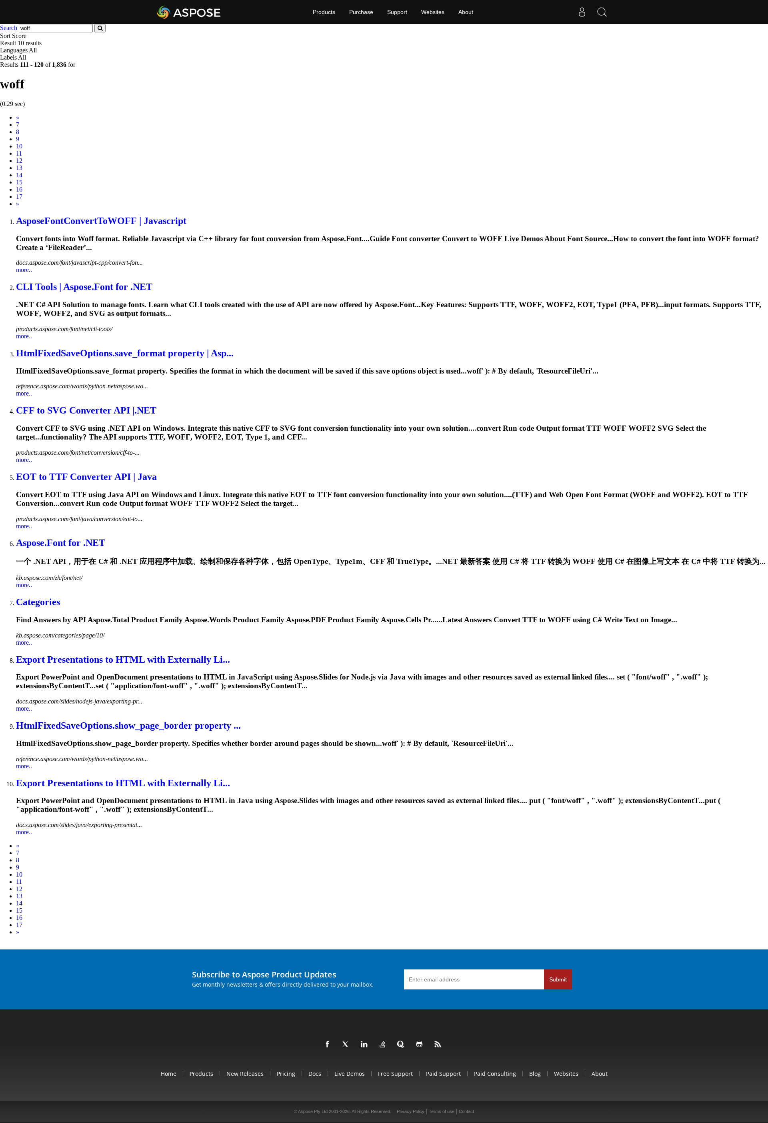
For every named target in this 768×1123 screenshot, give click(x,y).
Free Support (395, 1073)
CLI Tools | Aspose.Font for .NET (84, 287)
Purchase (361, 12)
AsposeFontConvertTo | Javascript (101, 221)
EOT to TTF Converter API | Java (86, 477)
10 (19, 146)
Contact (466, 1111)
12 (19, 160)
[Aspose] (189, 12)
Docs (314, 1073)
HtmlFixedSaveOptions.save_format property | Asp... (125, 353)
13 (19, 167)
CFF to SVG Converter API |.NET (86, 410)
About (465, 12)
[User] (582, 12)
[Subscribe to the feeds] (439, 1044)
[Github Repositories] (421, 1044)
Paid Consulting (495, 1073)
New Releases (245, 1073)
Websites (432, 12)
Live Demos (349, 1073)
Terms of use (441, 1111)
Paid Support (443, 1073)
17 (19, 196)
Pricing (286, 1073)
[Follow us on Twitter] (347, 1044)
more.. (24, 269)
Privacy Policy (410, 1111)
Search (8, 27)
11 (19, 153)
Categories (38, 602)
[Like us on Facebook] (329, 1044)
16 (19, 189)
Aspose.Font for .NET (60, 543)
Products (324, 12)
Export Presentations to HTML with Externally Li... (123, 659)
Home (168, 1073)
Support (397, 12)
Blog (535, 1073)
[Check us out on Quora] (402, 1044)
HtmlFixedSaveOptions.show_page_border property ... (128, 725)
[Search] (602, 12)
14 (19, 175)
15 (19, 182)
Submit (558, 979)
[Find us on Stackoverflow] (384, 1044)
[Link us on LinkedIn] (365, 1044)
